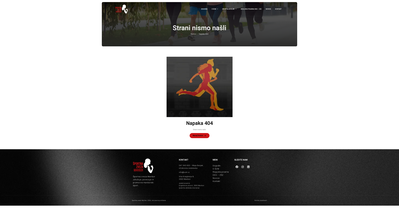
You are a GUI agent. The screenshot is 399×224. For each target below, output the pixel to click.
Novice (268, 9)
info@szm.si (184, 172)
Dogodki (204, 9)
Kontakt (278, 9)
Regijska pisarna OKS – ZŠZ (251, 9)
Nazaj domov (198, 135)
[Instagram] (242, 166)
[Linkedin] (248, 166)
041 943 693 (184, 165)
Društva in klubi (228, 9)
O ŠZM (214, 9)
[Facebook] (237, 166)
